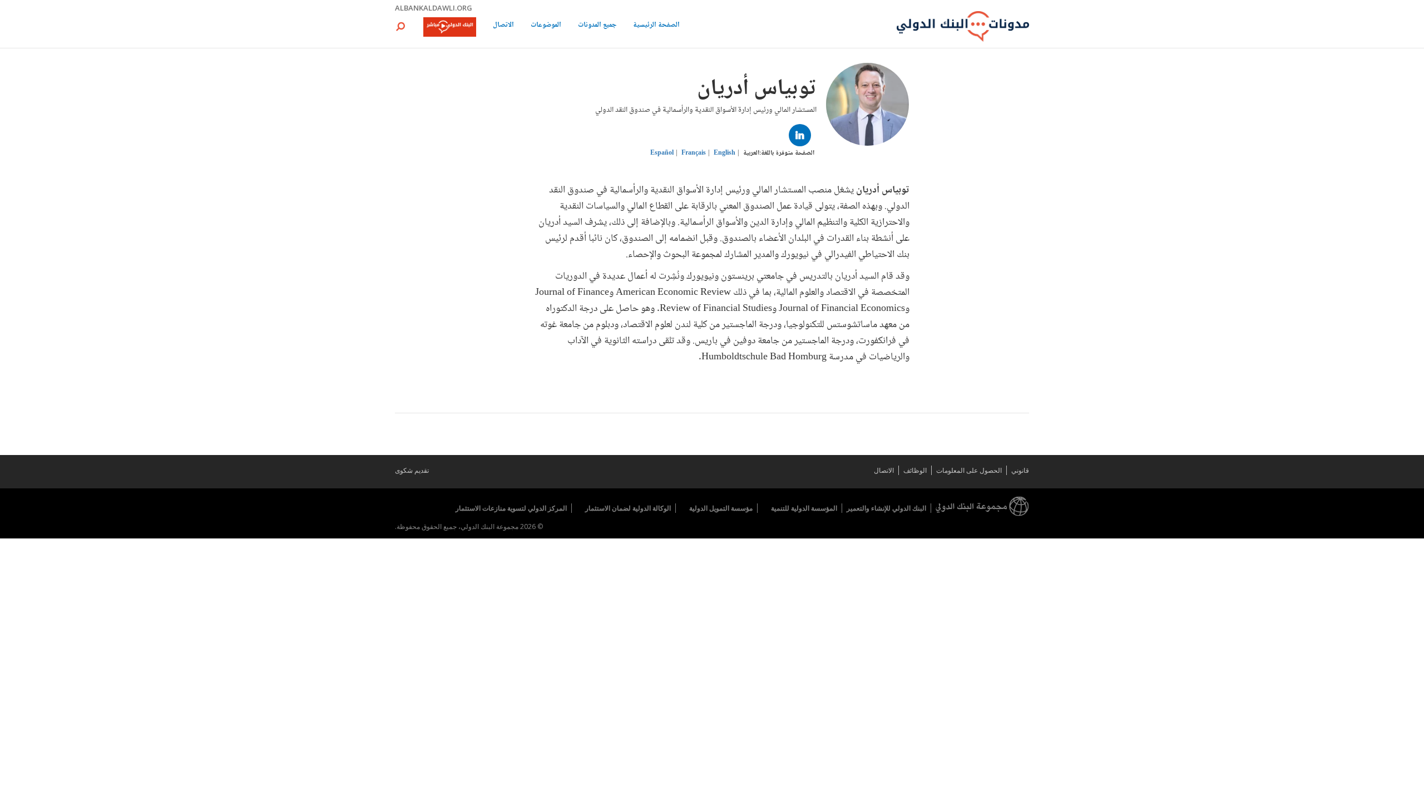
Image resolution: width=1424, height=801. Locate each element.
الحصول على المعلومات (969, 470)
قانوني (1020, 470)
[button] (400, 26)
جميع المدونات (597, 26)
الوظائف (915, 470)
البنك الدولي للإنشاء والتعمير (886, 508)
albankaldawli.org (433, 7)
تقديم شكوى (412, 470)
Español (662, 153)
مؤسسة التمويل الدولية (721, 508)
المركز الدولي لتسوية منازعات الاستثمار (511, 508)
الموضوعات (546, 26)
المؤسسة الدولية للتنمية (804, 508)
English (724, 153)
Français (693, 153)
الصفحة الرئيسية (656, 26)
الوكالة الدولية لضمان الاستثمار (628, 508)
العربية (751, 153)
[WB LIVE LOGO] (449, 28)
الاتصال (503, 26)
